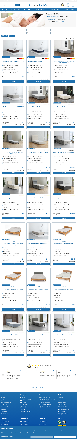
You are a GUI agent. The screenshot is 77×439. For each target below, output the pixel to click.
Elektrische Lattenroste (54, 9)
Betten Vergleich (61, 411)
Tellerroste (65, 9)
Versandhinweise (4, 406)
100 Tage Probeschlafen (6, 402)
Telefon (57, 21)
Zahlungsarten (4, 404)
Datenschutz (60, 399)
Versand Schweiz (4, 408)
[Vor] (75, 360)
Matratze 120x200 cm (24, 424)
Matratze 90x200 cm (24, 421)
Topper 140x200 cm (43, 423)
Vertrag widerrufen (62, 404)
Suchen (17, 5)
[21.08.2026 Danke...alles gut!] (14, 370)
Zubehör (72, 9)
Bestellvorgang (4, 401)
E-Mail (62, 21)
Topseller (73, 38)
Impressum (60, 397)
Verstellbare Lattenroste (40, 9)
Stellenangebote (4, 411)
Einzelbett (5, 11)
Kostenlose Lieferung (52, 19)
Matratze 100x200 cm (24, 423)
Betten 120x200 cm (5, 424)
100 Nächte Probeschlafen (53, 16)
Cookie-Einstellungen (62, 415)
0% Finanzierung (4, 413)
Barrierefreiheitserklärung (63, 409)
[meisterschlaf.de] (38, 4)
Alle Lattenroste (27, 9)
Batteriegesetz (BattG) (63, 408)
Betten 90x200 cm (5, 421)
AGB (59, 401)
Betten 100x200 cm (5, 423)
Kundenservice (4, 397)
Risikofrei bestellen (52, 23)
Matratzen (13, 9)
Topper (19, 9)
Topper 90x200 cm (43, 421)
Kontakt (3, 399)
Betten (6, 9)
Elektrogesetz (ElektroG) (63, 406)
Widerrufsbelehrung (62, 402)
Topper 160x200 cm (43, 424)
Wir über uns (3, 409)
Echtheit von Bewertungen (63, 413)
